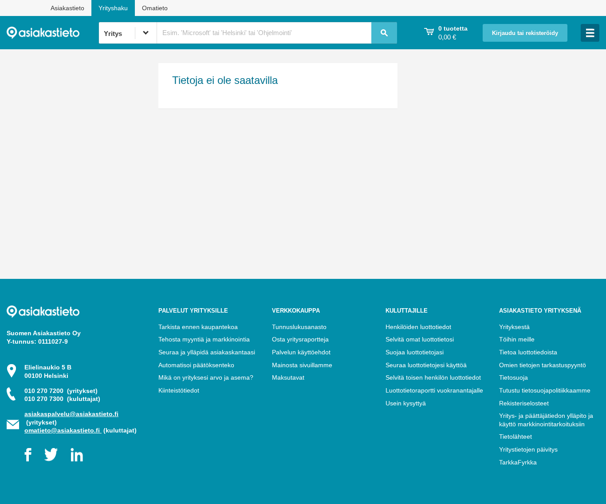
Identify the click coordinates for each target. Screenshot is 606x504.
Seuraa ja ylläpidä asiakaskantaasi (206, 352)
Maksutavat (288, 377)
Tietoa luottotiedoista (528, 352)
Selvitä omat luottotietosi (420, 339)
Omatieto (155, 8)
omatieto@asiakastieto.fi (63, 430)
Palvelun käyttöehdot (301, 352)
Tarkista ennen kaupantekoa (198, 326)
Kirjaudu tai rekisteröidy (525, 33)
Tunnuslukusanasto (299, 326)
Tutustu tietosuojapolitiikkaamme (544, 390)
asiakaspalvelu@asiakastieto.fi (71, 413)
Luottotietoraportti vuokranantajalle (434, 390)
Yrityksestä (514, 326)
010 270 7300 (62, 398)
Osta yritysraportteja (300, 339)
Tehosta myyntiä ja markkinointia (204, 339)
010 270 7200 (61, 390)
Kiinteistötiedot (178, 390)
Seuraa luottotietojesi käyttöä (426, 365)
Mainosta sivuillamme (302, 365)
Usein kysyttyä (406, 403)
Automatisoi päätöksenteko (196, 365)
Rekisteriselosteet (524, 403)
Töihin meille (517, 339)
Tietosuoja (513, 377)
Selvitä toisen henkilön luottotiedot (433, 377)
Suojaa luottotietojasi (415, 352)
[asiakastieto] (52, 33)
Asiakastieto (67, 8)
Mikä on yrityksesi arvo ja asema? (205, 377)
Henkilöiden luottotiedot (418, 326)
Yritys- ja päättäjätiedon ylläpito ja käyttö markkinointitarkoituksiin (546, 420)
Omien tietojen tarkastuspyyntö (542, 365)
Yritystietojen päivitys (528, 449)
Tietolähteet (515, 436)
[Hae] (384, 33)
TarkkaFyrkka (518, 462)
